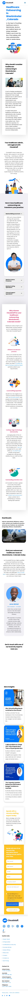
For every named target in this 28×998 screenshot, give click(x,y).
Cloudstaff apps (17, 450)
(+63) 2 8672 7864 (6, 986)
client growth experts (13, 397)
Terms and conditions (14, 992)
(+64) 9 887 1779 (6, 982)
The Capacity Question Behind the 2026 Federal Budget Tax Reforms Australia (13, 785)
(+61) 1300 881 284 (7, 974)
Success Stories (7, 947)
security (20, 447)
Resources (5, 952)
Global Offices (6, 950)
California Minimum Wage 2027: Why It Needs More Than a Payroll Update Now (13, 746)
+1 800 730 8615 (6, 970)
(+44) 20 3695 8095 (7, 978)
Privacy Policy (11, 900)
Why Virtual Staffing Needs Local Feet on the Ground (13, 709)
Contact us (6, 958)
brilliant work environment (15, 495)
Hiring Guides (6, 941)
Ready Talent (6, 939)
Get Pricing (6, 960)
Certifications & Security (9, 944)
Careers (5, 955)
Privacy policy (5, 992)
